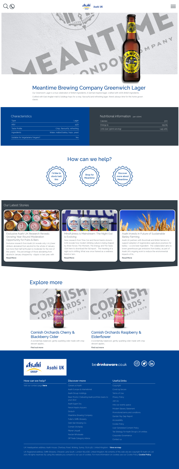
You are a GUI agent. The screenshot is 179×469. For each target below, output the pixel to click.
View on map (115, 447)
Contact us (117, 439)
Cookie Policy (118, 424)
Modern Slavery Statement (123, 408)
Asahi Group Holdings (77, 393)
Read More (11, 258)
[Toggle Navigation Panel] (173, 6)
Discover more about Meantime (123, 176)
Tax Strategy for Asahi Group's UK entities (129, 432)
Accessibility (117, 420)
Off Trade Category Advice (79, 438)
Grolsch (71, 411)
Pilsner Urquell (74, 431)
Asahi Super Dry (75, 404)
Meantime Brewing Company (80, 415)
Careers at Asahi (75, 385)
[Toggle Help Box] (12, 6)
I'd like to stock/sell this (56, 176)
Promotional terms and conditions (126, 412)
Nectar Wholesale (75, 434)
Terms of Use (118, 393)
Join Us (115, 401)
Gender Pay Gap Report (122, 416)
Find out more (37, 347)
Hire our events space (121, 405)
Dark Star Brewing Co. (77, 423)
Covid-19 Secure (119, 389)
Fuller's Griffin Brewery (77, 419)
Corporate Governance (122, 435)
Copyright (116, 385)
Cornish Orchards (75, 427)
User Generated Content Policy (125, 428)
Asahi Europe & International (80, 389)
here (45, 385)
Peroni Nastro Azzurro (77, 407)
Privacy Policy (118, 397)
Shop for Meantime (89, 176)
